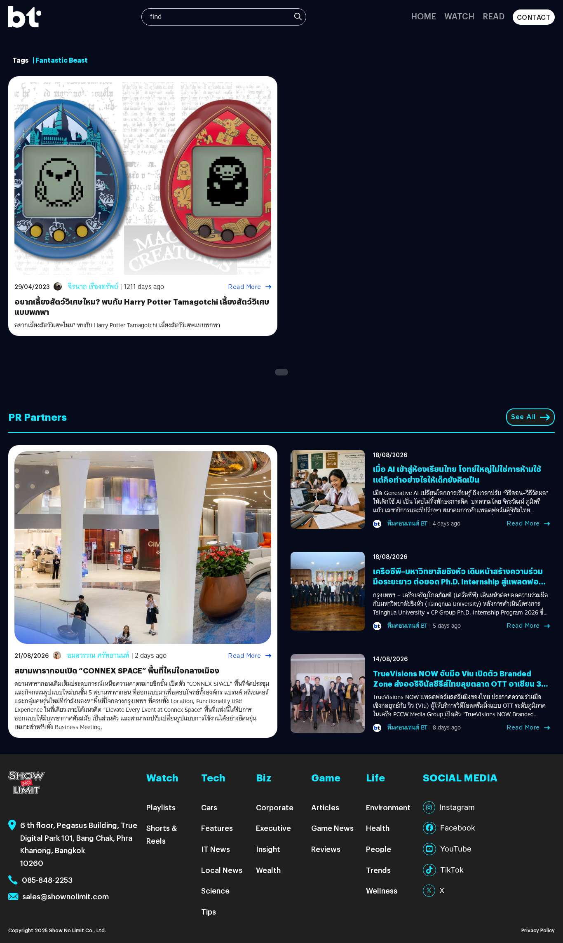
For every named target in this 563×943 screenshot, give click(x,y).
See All (523, 417)
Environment (388, 807)
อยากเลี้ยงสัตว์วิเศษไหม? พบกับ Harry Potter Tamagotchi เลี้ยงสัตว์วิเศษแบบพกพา (117, 325)
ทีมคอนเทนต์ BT (407, 523)
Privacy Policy (538, 930)
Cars (209, 807)
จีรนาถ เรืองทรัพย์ (93, 287)
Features (217, 828)
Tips (208, 911)
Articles (325, 807)
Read (493, 16)
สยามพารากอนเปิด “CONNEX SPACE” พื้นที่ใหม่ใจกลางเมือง (116, 670)
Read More (244, 287)
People (378, 849)
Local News (221, 870)
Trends (378, 870)
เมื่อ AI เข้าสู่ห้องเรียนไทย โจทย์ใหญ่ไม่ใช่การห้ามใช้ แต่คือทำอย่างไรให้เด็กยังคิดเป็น (457, 474)
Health (377, 828)
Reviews (325, 849)
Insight (268, 849)
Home (423, 16)
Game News (332, 828)
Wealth (268, 870)
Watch (459, 16)
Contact (534, 17)
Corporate (274, 807)
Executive (273, 828)
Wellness (381, 890)
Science (215, 890)
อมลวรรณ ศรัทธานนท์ (98, 656)
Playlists (161, 807)
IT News (215, 849)
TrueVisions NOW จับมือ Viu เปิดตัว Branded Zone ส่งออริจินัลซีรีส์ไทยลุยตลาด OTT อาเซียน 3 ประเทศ (457, 683)
